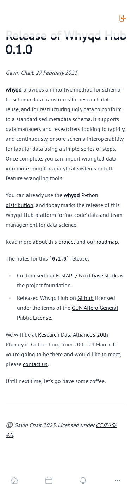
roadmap (107, 241)
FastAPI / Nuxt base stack (86, 275)
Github (85, 297)
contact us (35, 364)
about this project (54, 241)
